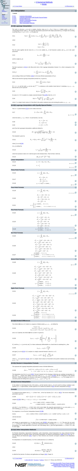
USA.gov (72, 467)
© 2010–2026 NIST (29, 460)
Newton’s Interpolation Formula (28, 20)
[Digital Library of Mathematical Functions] (5, 5)
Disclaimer (36, 460)
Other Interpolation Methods (27, 23)
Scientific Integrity (65, 465)
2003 (30, 435)
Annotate (4, 19)
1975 (69, 434)
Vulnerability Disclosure (58, 464)
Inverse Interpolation (25, 21)
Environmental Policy (56, 465)
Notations (4, 11)
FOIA (73, 464)
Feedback (42, 460)
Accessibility (59, 463)
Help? (3, 15)
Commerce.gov (65, 466)
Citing (3, 17)
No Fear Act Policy (68, 464)
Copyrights (72, 463)
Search (3, 14)
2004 (32, 76)
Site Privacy (53, 463)
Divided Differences (25, 19)
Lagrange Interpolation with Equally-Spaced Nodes (33, 17)
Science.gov (71, 466)
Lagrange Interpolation (26, 16)
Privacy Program (65, 463)
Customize (4, 18)
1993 (46, 454)
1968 (62, 434)
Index (3, 10)
